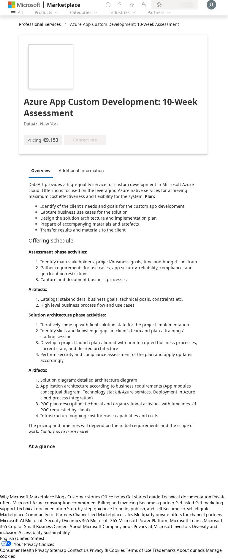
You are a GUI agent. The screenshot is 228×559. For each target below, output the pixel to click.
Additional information (81, 170)
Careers (61, 526)
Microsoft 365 (103, 520)
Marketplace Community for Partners (36, 514)
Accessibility (30, 532)
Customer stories (83, 497)
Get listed (184, 503)
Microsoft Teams (186, 520)
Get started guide (143, 497)
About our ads (191, 550)
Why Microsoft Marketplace (27, 497)
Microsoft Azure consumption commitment (55, 503)
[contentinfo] (66, 24)
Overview (40, 170)
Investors (182, 526)
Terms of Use (138, 550)
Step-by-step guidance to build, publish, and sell (114, 508)
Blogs (60, 497)
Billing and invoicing (118, 503)
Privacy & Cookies (107, 550)
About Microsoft (85, 526)
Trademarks (164, 550)
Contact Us (77, 550)
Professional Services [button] (40, 24)
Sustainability (57, 532)
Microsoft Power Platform (143, 520)
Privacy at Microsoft (153, 526)
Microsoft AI (12, 520)
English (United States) (22, 538)
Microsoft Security (43, 520)
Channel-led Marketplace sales (103, 514)
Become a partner (156, 503)
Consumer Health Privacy (24, 550)
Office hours (113, 497)
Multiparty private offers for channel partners (178, 514)
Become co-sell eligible (186, 508)
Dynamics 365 (75, 520)
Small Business (38, 526)
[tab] (42, 170)
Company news (117, 526)
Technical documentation (186, 497)
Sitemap (58, 550)
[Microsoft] (24, 4)
